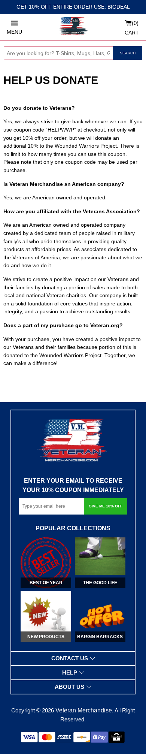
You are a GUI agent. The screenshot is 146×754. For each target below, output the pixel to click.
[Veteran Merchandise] (73, 27)
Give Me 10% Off (105, 506)
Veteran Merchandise (83, 710)
